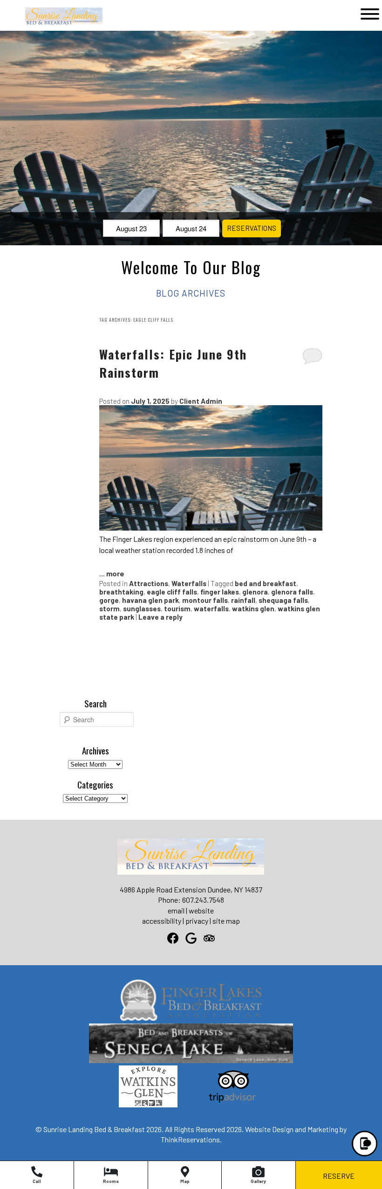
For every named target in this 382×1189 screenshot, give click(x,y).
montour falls (205, 600)
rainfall (243, 600)
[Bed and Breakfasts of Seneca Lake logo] (190, 1060)
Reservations (251, 228)
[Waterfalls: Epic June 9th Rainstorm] (210, 527)
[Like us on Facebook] (172, 938)
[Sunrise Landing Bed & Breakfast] (50, 24)
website (201, 910)
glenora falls (292, 592)
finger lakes (219, 592)
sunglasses (142, 608)
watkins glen (253, 608)
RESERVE (339, 1175)
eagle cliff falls (172, 592)
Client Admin (200, 401)
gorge (109, 600)
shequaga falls (283, 600)
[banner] (191, 1051)
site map (226, 920)
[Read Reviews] (209, 938)
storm (109, 608)
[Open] (370, 14)
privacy (196, 920)
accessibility (161, 920)
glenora (255, 592)
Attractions (148, 583)
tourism (177, 608)
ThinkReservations (190, 1139)
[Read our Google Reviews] (191, 938)
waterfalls (211, 608)
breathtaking (121, 592)
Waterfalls (188, 583)
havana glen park (150, 600)
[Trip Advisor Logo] (232, 1104)
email (176, 910)
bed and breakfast (265, 583)
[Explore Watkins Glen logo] (148, 1104)
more (115, 573)
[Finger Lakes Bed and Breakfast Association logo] (190, 1018)
